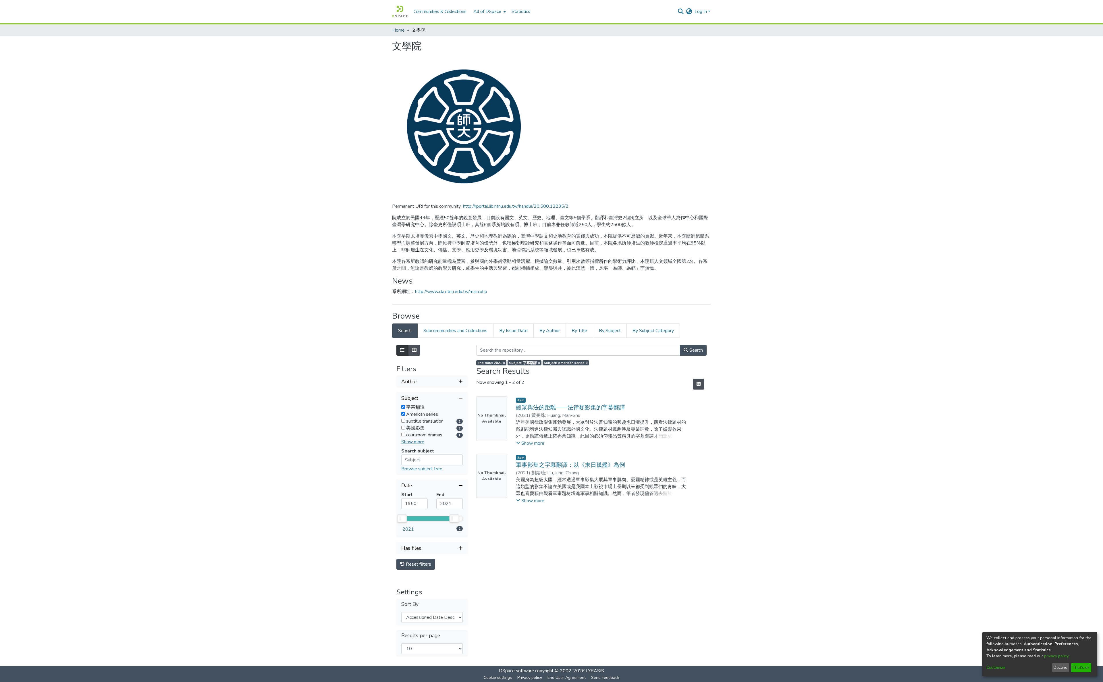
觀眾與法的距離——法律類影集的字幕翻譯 (570, 407)
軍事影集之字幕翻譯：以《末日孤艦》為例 (570, 465)
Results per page (420, 636)
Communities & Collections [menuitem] (440, 11)
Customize (995, 667)
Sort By (410, 604)
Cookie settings (498, 677)
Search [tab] (405, 330)
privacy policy (1056, 656)
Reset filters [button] (418, 564)
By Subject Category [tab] (653, 330)
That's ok (1081, 667)
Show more (412, 442)
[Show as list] (402, 350)
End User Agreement (566, 677)
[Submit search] (680, 11)
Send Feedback (605, 677)
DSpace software (516, 671)
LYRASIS (595, 671)
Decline (1060, 667)
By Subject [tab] (610, 330)
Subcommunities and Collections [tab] (455, 330)
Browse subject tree (421, 469)
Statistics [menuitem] (521, 11)
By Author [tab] (549, 330)
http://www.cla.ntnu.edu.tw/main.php (451, 291)
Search (695, 350)
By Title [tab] (579, 330)
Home (398, 30)
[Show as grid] (414, 350)
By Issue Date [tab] (513, 330)
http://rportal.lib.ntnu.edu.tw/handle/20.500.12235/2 (515, 206)
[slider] (402, 519)
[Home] (400, 11)
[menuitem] (489, 11)
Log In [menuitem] (701, 11)
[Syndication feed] (698, 384)
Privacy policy (529, 677)
